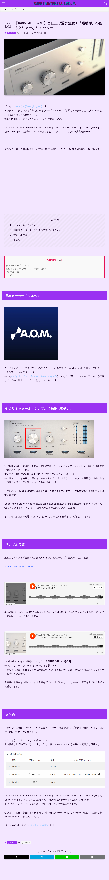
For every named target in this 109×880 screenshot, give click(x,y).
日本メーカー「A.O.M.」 (25, 225)
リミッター (26, 843)
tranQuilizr (16, 376)
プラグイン (11, 33)
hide (59, 260)
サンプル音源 (20, 235)
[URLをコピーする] (92, 857)
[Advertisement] (54, 184)
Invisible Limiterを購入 (37, 825)
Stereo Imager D (48, 376)
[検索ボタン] (105, 3)
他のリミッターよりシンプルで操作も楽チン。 (37, 230)
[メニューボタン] (3, 3)
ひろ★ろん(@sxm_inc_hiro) (27, 106)
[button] (16, 857)
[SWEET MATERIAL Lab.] (54, 3)
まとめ (16, 239)
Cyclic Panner (31, 376)
